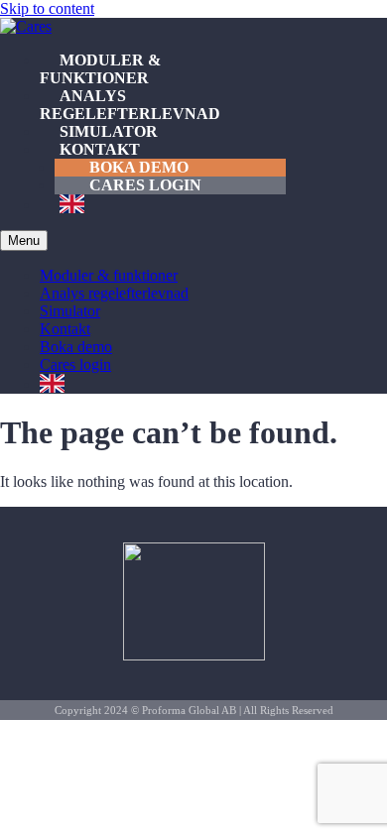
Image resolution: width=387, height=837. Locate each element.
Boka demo (139, 167)
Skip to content (47, 8)
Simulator (109, 131)
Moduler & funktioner (100, 69)
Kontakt (100, 149)
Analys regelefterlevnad (130, 104)
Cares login (145, 185)
